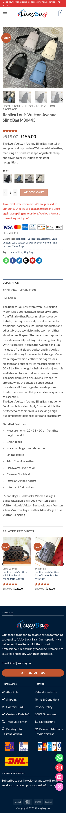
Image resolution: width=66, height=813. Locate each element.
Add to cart (34, 192)
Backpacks (21, 238)
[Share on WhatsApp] (6, 260)
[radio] (8, 178)
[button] (5, 13)
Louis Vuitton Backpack (24, 242)
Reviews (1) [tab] (10, 297)
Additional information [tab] (19, 290)
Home (7, 106)
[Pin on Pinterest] (33, 260)
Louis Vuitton (23, 106)
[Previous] (8, 58)
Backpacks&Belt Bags (39, 238)
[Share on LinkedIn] (39, 260)
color (5, 171)
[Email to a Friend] (26, 260)
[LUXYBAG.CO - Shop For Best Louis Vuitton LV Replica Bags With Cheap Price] (33, 13)
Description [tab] (11, 282)
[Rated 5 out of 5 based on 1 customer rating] (33, 130)
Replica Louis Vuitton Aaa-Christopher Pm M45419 (47, 575)
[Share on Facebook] (13, 260)
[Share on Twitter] (19, 260)
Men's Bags (18, 246)
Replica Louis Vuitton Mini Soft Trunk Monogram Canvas (15, 575)
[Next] (57, 58)
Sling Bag (28, 252)
